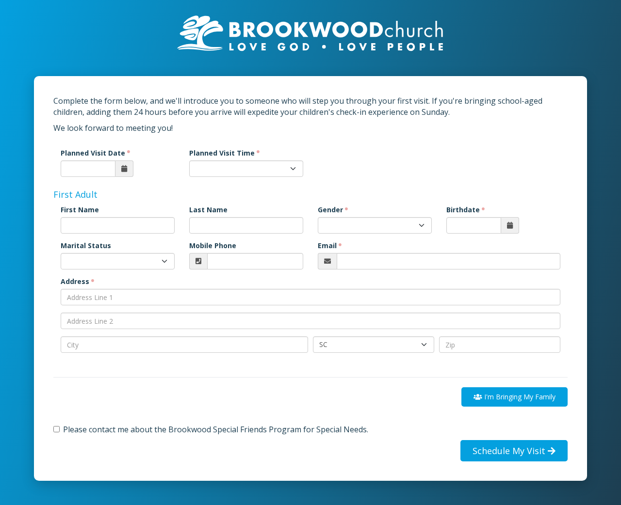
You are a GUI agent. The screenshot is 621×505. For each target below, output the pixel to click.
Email (327, 245)
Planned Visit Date (93, 153)
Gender (330, 209)
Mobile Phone (212, 245)
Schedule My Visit (510, 451)
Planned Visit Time (222, 153)
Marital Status (86, 245)
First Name (80, 209)
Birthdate (463, 209)
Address (75, 281)
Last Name (208, 209)
